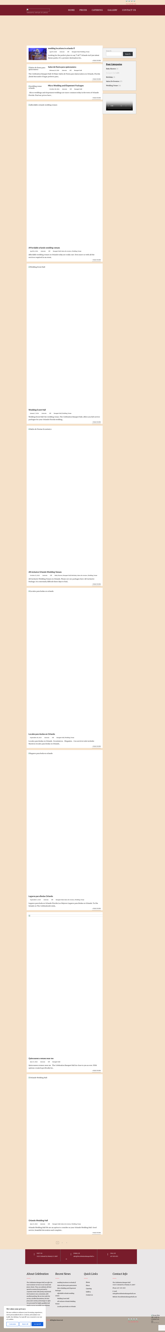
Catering (97, 10)
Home (71, 10)
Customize (12, 1324)
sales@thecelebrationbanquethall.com (124, 1293)
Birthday (73, 575)
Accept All (37, 1324)
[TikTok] (132, 1)
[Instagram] (130, 1)
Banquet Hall (76, 51)
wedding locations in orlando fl (61, 48)
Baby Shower (58, 575)
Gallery (112, 10)
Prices (83, 10)
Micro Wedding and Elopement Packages (66, 85)
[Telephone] (135, 1)
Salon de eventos (66, 251)
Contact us (129, 10)
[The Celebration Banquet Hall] (38, 6)
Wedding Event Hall (63, 1298)
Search (108, 51)
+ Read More (96, 60)
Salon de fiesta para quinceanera (62, 67)
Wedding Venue (84, 51)
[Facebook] (127, 1)
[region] (25, 1317)
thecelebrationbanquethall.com (127, 1297)
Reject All (25, 1324)
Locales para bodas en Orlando (66, 1306)
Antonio (62, 51)
